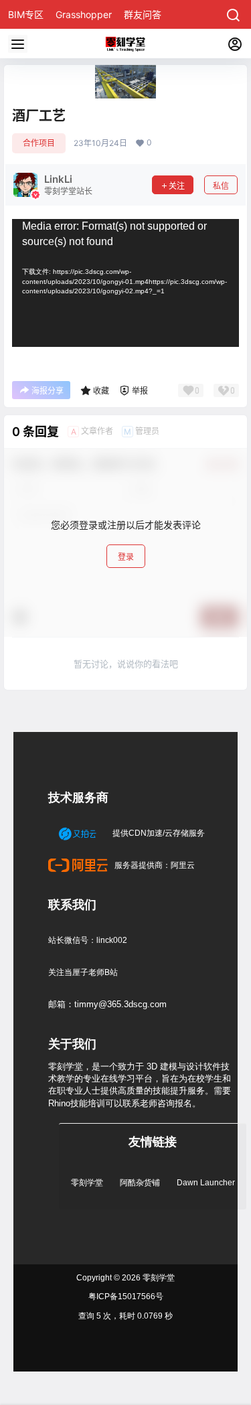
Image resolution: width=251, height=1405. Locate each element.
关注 (177, 186)
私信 (221, 186)
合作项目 (39, 143)
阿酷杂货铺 (140, 1182)
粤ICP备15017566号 (125, 1296)
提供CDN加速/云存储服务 (157, 833)
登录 (126, 557)
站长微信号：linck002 (87, 940)
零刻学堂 (87, 1182)
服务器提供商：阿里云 (153, 865)
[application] (125, 283)
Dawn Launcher (206, 1182)
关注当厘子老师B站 (83, 972)
